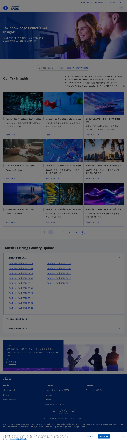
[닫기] (124, 436)
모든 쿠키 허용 (104, 436)
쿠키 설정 (90, 436)
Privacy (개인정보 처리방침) (18, 439)
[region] (63, 436)
